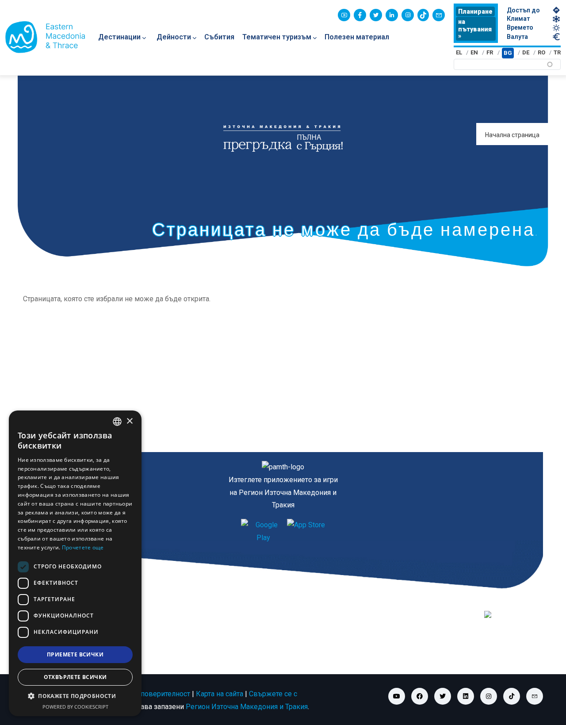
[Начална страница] (45, 37)
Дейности (174, 37)
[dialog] (75, 563)
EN (474, 52)
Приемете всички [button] (75, 654)
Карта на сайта (219, 694)
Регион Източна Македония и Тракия (247, 706)
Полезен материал (357, 37)
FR (489, 52)
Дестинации (119, 37)
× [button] (129, 421)
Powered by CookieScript (75, 706)
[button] (75, 696)
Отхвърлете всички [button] (75, 677)
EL (459, 52)
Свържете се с (273, 694)
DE (525, 52)
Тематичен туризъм (276, 37)
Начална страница (512, 134)
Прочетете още (83, 547)
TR (557, 52)
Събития (219, 37)
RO (541, 52)
